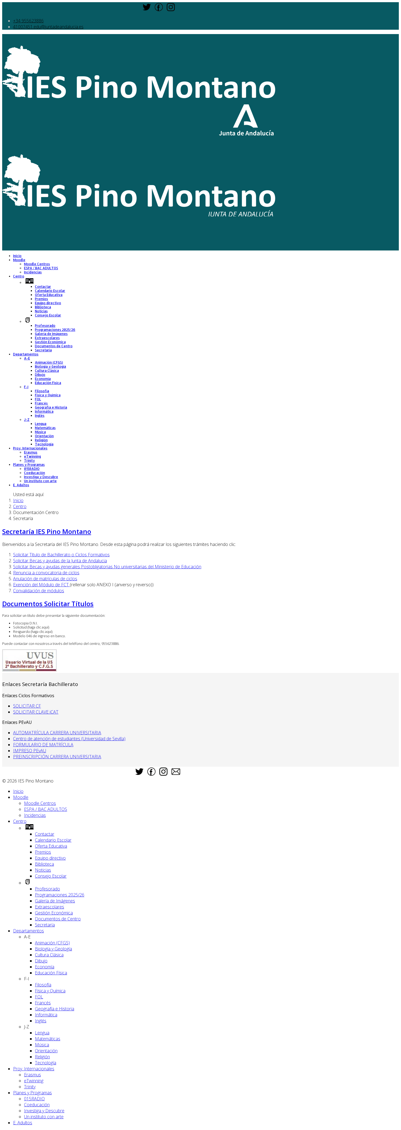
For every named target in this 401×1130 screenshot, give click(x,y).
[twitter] (146, 10)
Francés (41, 403)
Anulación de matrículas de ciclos (45, 579)
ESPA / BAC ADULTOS (41, 268)
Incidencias (33, 272)
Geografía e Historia (51, 407)
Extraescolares (47, 338)
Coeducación (34, 473)
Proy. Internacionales (30, 448)
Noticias (41, 311)
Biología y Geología (50, 366)
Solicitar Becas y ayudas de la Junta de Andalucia (60, 561)
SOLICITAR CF (27, 706)
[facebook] (158, 10)
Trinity (29, 460)
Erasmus (30, 452)
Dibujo (40, 375)
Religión (41, 440)
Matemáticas (45, 428)
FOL (38, 399)
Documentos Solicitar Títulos (48, 603)
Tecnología (44, 444)
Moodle (19, 260)
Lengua (40, 424)
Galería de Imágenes (51, 334)
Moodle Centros (37, 264)
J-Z (26, 420)
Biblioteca (43, 307)
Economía (43, 379)
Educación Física (48, 383)
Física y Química (48, 395)
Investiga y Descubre (41, 477)
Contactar (43, 287)
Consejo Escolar (48, 315)
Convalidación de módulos (38, 591)
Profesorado (45, 326)
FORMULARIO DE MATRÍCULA (43, 745)
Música (40, 432)
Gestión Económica (50, 342)
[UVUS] (29, 670)
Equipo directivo (48, 303)
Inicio (17, 256)
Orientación (44, 436)
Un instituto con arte (40, 481)
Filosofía (42, 391)
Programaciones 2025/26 (55, 330)
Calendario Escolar (50, 291)
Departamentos (25, 354)
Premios (41, 299)
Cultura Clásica (47, 370)
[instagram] (170, 10)
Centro (18, 276)
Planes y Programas (29, 465)
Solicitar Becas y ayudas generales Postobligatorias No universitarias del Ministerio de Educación (107, 567)
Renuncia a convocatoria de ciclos (46, 573)
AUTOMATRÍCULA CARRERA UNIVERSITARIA (57, 733)
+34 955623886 (28, 21)
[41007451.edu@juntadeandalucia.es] (176, 774)
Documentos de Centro (54, 346)
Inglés (39, 415)
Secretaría (43, 350)
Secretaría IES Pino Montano (46, 531)
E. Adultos (21, 485)
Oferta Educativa (48, 295)
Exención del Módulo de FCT (41, 585)
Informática (44, 411)
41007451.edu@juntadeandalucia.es (48, 27)
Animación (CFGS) (49, 362)
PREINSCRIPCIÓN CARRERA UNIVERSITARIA (57, 757)
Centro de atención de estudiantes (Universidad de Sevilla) (69, 739)
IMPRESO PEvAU (29, 751)
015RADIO (32, 469)
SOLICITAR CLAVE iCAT (35, 712)
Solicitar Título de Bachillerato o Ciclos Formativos (61, 555)
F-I (26, 387)
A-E (27, 358)
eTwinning (32, 456)
